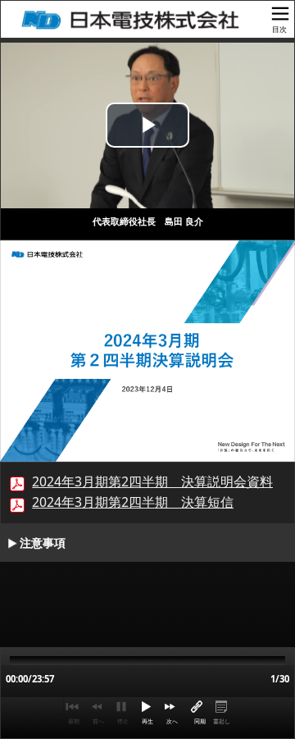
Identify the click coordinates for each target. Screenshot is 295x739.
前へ (98, 721)
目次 (279, 29)
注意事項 (43, 543)
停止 (123, 721)
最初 (73, 721)
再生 (147, 721)
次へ (172, 721)
